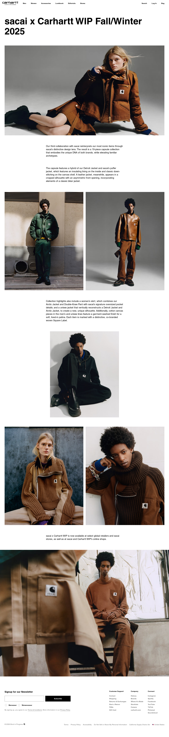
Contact (112, 696)
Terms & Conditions (35, 710)
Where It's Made (137, 701)
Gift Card (112, 710)
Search (144, 3)
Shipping (112, 699)
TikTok (150, 707)
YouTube (151, 704)
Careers (134, 707)
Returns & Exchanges (117, 701)
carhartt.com (136, 710)
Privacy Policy (65, 710)
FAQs (111, 707)
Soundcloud (153, 713)
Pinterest (151, 710)
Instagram (152, 696)
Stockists (134, 704)
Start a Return (114, 704)
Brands (133, 699)
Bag (162, 3)
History (133, 696)
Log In (154, 3)
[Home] (10, 3)
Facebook (152, 701)
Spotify (150, 699)
